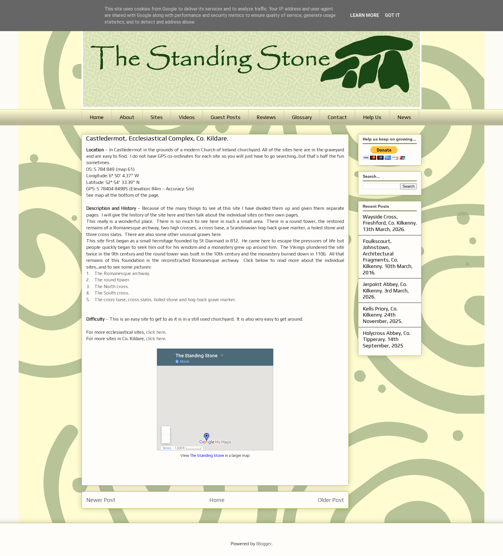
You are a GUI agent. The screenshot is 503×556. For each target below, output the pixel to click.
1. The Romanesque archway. (118, 273)
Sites (156, 117)
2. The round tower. (108, 280)
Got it (392, 15)
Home (97, 117)
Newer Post (101, 500)
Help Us (372, 117)
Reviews (266, 117)
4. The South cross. (107, 293)
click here (155, 332)
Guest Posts (225, 117)
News (404, 117)
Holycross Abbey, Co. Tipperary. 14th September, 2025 (386, 339)
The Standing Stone (207, 455)
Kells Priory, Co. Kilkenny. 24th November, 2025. (382, 314)
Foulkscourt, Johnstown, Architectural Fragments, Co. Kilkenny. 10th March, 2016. (388, 257)
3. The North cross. (107, 286)
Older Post (331, 500)
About (127, 117)
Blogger (264, 543)
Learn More (364, 15)
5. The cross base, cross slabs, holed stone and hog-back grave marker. (161, 299)
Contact (337, 117)
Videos (187, 117)
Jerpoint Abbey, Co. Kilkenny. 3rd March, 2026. (386, 290)
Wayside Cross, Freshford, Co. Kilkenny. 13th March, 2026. (390, 223)
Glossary (302, 117)
